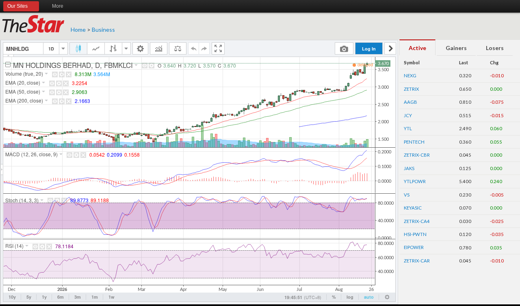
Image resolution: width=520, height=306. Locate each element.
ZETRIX (411, 89)
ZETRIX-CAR (417, 260)
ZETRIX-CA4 (417, 221)
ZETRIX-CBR (417, 154)
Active (417, 47)
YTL (408, 128)
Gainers (456, 47)
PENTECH (414, 141)
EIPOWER (414, 247)
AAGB (410, 102)
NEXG (410, 75)
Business (103, 29)
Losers (495, 47)
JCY (408, 115)
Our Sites (17, 6)
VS (407, 194)
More (57, 6)
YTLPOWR (415, 181)
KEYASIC (413, 207)
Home (78, 29)
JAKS (409, 168)
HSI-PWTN (415, 234)
